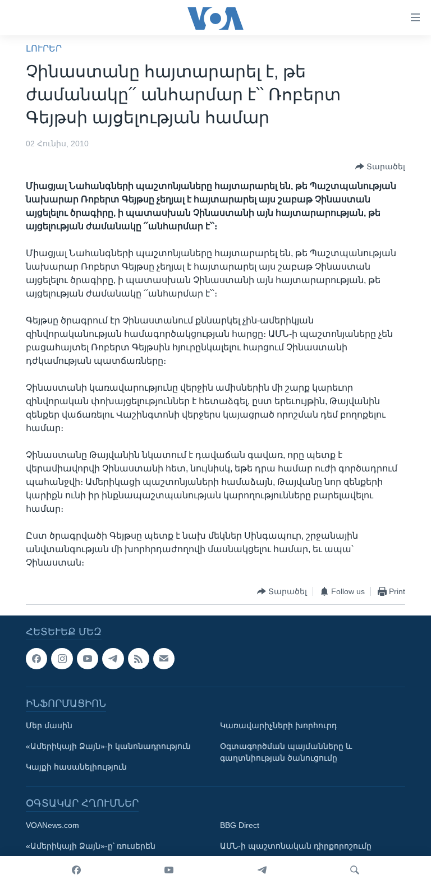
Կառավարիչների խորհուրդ (278, 725)
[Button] (380, 166)
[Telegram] (262, 870)
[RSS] (138, 658)
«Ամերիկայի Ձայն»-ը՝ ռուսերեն (90, 846)
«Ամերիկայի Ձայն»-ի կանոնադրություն (108, 746)
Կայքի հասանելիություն (76, 767)
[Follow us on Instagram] (61, 658)
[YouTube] (169, 870)
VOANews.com (52, 825)
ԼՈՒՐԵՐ (44, 48)
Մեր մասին (49, 725)
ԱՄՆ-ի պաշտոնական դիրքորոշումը (296, 846)
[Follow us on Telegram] (112, 658)
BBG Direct (239, 825)
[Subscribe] (164, 658)
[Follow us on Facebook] (36, 658)
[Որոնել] (355, 870)
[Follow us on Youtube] (87, 658)
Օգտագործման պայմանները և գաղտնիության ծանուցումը (286, 752)
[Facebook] (76, 870)
